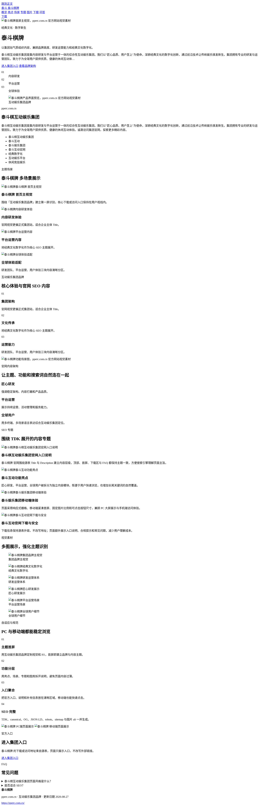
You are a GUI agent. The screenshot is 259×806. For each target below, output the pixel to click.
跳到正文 (7, 3)
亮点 (10, 12)
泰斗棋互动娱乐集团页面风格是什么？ (28, 781)
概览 (4, 12)
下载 (36, 12)
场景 (17, 12)
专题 (23, 12)
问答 (42, 12)
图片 (29, 12)
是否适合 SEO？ (14, 785)
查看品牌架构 (27, 65)
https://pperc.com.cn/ (12, 802)
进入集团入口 (9, 65)
